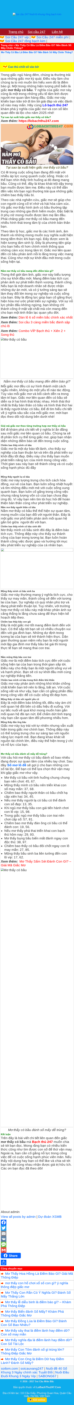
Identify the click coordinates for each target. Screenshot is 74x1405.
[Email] (37, 1233)
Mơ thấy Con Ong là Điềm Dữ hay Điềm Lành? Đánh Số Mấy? (32, 1361)
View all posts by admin (18, 1216)
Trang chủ (7, 45)
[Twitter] (37, 1228)
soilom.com (9, 1368)
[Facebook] (37, 1222)
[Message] (37, 1244)
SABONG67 (47, 1376)
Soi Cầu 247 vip (17, 37)
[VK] (37, 1239)
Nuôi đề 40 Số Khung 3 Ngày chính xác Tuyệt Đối (34, 1370)
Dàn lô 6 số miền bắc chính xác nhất (46, 317)
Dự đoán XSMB (50, 1216)
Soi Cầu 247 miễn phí (52, 37)
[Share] (37, 1262)
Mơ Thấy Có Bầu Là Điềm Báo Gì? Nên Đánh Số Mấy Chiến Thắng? (37, 52)
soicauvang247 (31, 1368)
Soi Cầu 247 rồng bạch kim (25, 41)
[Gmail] (37, 1250)
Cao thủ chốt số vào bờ (23, 66)
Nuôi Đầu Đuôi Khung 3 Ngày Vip (35, 1374)
